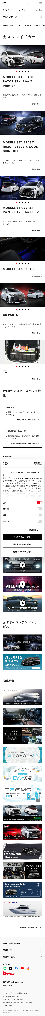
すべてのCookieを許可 (22, 537)
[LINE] (5, 968)
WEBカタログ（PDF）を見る (27, 420)
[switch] (39, 508)
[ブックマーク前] (40, 16)
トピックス (38, 10)
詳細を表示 (33, 530)
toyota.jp (19, 478)
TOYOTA (4, 3)
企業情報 (29, 1002)
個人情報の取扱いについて (12, 996)
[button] (16, 71)
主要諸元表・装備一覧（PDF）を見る (24, 443)
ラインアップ (7, 10)
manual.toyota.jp (32, 478)
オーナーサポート (22, 10)
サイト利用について (20, 993)
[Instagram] (28, 968)
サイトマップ (7, 993)
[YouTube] (22, 968)
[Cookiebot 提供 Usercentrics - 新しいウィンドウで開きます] (31, 463)
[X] (10, 968)
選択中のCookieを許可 (22, 544)
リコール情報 (7, 1005)
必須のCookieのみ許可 (22, 552)
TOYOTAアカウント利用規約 (13, 999)
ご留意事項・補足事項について (29, 927)
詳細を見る (36, 104)
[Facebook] (16, 968)
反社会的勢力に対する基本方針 (13, 1002)
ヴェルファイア (10, 17)
